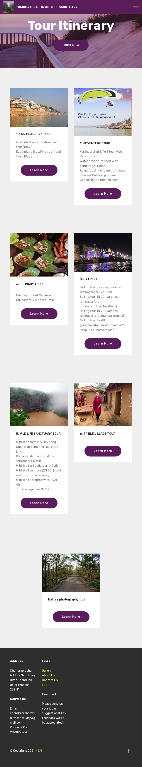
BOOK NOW (71, 45)
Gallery (47, 670)
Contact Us (50, 680)
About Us (48, 675)
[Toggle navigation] (136, 6)
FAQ (45, 685)
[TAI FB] (129, 751)
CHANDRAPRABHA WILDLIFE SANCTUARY (47, 7)
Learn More (39, 170)
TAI (40, 750)
